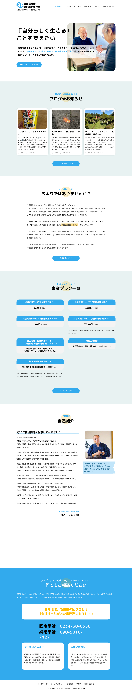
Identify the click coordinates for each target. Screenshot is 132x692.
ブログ (97, 6)
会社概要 (87, 6)
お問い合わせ (108, 6)
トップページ (58, 6)
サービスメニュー (74, 6)
